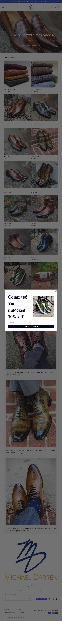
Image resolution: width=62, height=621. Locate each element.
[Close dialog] (56, 291)
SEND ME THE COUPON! (31, 326)
